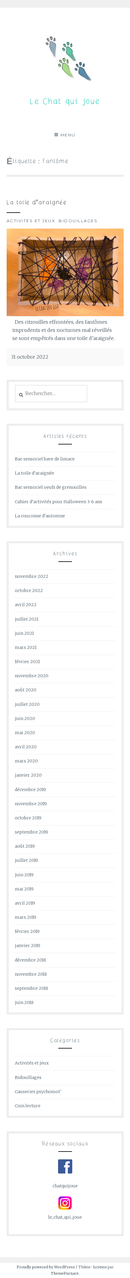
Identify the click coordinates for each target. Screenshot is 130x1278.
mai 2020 (25, 732)
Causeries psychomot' (38, 1091)
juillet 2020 (27, 704)
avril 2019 (25, 903)
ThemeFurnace (65, 1273)
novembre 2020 (31, 675)
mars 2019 (25, 917)
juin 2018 (24, 1002)
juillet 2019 (26, 860)
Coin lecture (28, 1105)
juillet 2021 (26, 619)
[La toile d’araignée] (65, 314)
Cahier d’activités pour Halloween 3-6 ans (58, 501)
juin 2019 (24, 874)
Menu (68, 134)
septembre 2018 (31, 988)
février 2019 (27, 931)
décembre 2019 (30, 789)
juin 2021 (24, 633)
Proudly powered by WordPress (46, 1267)
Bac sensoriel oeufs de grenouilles (50, 487)
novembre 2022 (31, 576)
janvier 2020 (28, 775)
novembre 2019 (31, 803)
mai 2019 (24, 889)
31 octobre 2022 (29, 357)
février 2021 (27, 661)
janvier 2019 (27, 945)
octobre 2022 (29, 590)
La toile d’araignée (37, 203)
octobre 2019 (28, 818)
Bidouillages (78, 220)
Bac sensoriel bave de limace (45, 459)
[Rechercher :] (51, 393)
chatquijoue (65, 1186)
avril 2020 (26, 747)
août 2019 (25, 846)
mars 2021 (26, 647)
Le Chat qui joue (65, 102)
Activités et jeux (31, 220)
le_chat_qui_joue (65, 1217)
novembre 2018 (31, 974)
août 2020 (25, 690)
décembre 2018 (30, 960)
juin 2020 (25, 718)
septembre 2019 (31, 832)
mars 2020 (26, 761)
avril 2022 (26, 604)
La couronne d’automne (40, 516)
